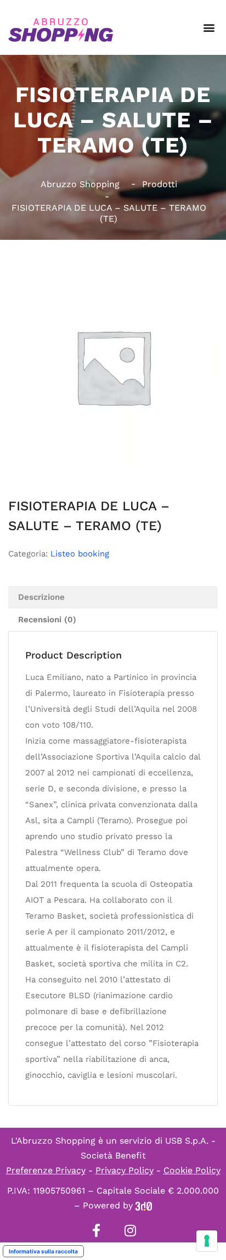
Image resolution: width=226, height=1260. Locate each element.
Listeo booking (79, 554)
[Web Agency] (143, 1205)
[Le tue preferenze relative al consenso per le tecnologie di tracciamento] (206, 1240)
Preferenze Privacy (46, 1170)
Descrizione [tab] (41, 597)
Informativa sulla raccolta (43, 1251)
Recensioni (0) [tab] (47, 620)
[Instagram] (130, 1230)
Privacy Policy (124, 1170)
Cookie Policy (192, 1170)
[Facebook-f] (96, 1230)
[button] (209, 28)
